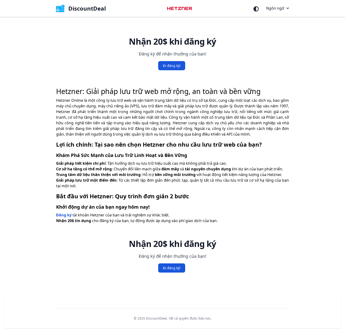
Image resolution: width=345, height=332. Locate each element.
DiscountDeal (156, 318)
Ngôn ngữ (275, 8)
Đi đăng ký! (171, 65)
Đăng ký (64, 215)
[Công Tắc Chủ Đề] (256, 9)
